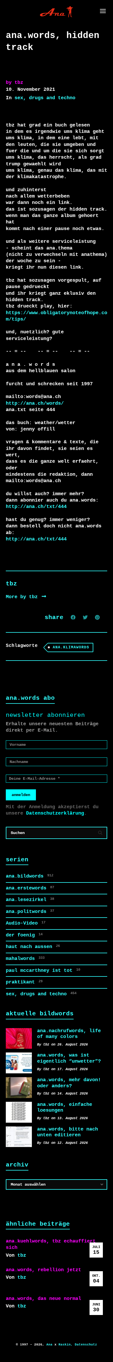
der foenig (24, 935)
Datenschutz (86, 1344)
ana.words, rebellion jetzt (43, 1270)
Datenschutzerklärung (55, 813)
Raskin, (66, 1344)
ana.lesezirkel (30, 899)
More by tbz (23, 597)
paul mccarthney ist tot (43, 970)
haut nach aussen (33, 946)
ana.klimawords (71, 647)
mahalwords (25, 958)
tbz (21, 1255)
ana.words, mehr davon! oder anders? (69, 1083)
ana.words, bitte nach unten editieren (67, 1132)
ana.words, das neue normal (43, 1298)
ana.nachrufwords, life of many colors (69, 1034)
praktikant (24, 982)
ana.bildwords (29, 876)
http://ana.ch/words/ (35, 403)
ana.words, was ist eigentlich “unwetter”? (69, 1058)
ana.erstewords (30, 888)
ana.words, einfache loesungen (64, 1107)
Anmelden (21, 795)
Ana (49, 1344)
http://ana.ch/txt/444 (36, 506)
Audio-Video (25, 923)
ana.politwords (30, 911)
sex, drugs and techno (44, 98)
